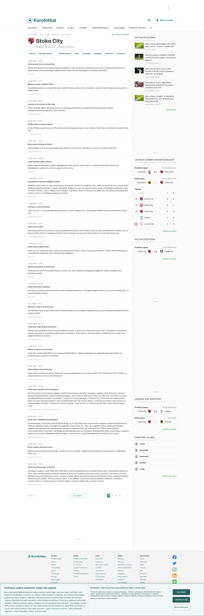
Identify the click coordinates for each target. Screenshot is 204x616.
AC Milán (98, 567)
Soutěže (32, 28)
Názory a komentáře (124, 567)
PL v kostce (77, 565)
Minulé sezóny (65, 54)
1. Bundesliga (55, 567)
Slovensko (143, 562)
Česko (142, 559)
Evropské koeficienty (80, 567)
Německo (143, 573)
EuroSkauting (77, 562)
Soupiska (86, 54)
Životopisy (121, 573)
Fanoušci (121, 54)
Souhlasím (181, 592)
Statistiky (98, 54)
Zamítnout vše (181, 600)
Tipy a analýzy (122, 582)
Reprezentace (100, 28)
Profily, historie (122, 576)
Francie (142, 567)
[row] (155, 170)
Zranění (75, 576)
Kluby (71, 28)
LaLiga (53, 562)
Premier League (56, 559)
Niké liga (54, 576)
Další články (171, 110)
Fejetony (121, 571)
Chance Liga (55, 573)
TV (150, 28)
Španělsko (143, 576)
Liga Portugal (55, 579)
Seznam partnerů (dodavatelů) (104, 598)
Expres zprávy (66, 34)
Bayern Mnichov (100, 573)
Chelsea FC (99, 562)
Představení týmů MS (80, 559)
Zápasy (60, 28)
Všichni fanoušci (169, 476)
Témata (75, 556)
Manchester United (101, 565)
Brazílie (142, 582)
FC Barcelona (100, 576)
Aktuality (121, 559)
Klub (77, 54)
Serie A (53, 565)
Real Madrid (99, 579)
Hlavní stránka (32, 34)
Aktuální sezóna (46, 54)
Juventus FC (99, 571)
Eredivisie (54, 582)
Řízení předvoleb (181, 607)
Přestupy (47, 28)
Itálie (141, 571)
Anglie (48, 34)
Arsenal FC (99, 559)
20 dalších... (78, 496)
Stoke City (55, 34)
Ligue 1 (53, 571)
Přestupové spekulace (80, 573)
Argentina (143, 579)
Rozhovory (121, 579)
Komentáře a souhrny (125, 565)
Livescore (119, 28)
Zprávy (32, 54)
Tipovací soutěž (137, 28)
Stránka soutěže (169, 231)
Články (120, 556)
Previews (121, 562)
